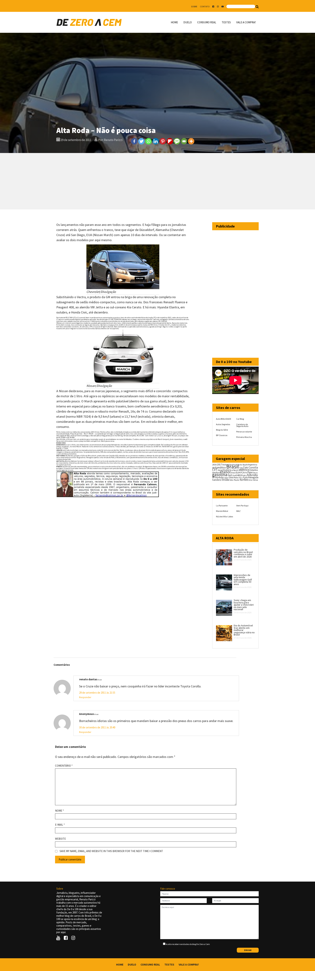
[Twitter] (141, 141)
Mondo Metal (222, 511)
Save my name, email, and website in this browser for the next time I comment (111, 851)
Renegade (253, 477)
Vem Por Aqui (242, 505)
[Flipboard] (170, 141)
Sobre (194, 6)
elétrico (244, 470)
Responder (85, 697)
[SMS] (177, 141)
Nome (59, 811)
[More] (191, 141)
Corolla (253, 467)
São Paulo (234, 479)
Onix (231, 477)
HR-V (245, 475)
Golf (234, 475)
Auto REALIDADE (223, 418)
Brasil (232, 466)
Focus (255, 472)
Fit (246, 472)
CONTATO (205, 6)
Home (174, 22)
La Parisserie (222, 505)
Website (60, 839)
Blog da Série (222, 429)
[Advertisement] (157, 181)
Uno (250, 479)
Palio (236, 477)
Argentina (252, 464)
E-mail (60, 825)
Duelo (187, 22)
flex (249, 472)
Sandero (216, 479)
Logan (226, 477)
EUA (238, 472)
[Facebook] (134, 141)
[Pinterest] (163, 141)
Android (225, 464)
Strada (225, 479)
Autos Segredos (223, 424)
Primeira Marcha (244, 437)
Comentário (64, 766)
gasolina (219, 474)
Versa (255, 479)
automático (219, 467)
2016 (214, 464)
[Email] (184, 141)
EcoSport (234, 470)
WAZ (238, 511)
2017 (219, 464)
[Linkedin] (155, 141)
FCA (242, 472)
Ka (217, 477)
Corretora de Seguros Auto (242, 425)
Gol (230, 475)
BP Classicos (221, 435)
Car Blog (240, 418)
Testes (226, 22)
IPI (213, 477)
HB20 (239, 475)
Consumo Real (206, 22)
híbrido (252, 475)
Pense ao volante (244, 431)
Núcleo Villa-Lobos (224, 516)
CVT (214, 470)
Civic (245, 467)
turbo (244, 479)
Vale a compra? (246, 22)
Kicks (221, 477)
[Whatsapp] (148, 141)
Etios (233, 472)
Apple (245, 464)
